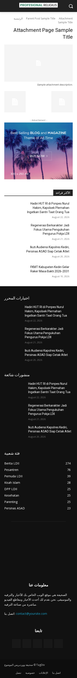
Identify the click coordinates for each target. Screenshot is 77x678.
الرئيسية (18, 18)
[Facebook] (27, 643)
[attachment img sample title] (38, 63)
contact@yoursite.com (31, 614)
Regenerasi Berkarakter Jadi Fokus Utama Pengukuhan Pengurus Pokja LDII (50, 229)
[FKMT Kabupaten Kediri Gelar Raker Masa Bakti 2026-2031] (14, 272)
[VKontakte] (58, 643)
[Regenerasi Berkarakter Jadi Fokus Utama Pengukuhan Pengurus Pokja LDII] (14, 230)
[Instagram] (48, 643)
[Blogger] (16, 643)
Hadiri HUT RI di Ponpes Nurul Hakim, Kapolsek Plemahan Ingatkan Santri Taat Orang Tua (48, 208)
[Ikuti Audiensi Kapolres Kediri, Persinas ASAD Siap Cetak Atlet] (14, 252)
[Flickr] (37, 643)
